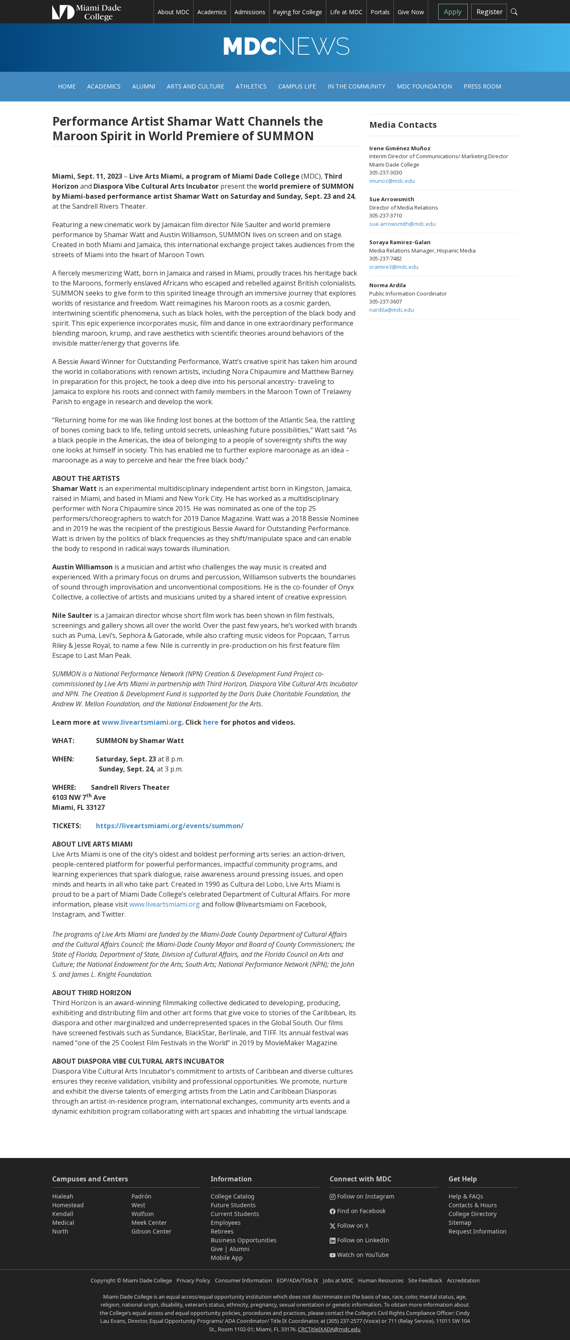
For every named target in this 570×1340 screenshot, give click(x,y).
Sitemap (460, 1222)
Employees (226, 1222)
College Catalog (233, 1196)
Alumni (143, 86)
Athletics (251, 86)
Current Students (235, 1214)
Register (490, 11)
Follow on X (352, 1225)
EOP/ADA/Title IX (297, 1280)
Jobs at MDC (338, 1280)
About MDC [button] (173, 12)
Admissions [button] (250, 12)
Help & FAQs (466, 1196)
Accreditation (463, 1280)
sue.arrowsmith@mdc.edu (402, 224)
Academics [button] (212, 12)
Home (67, 86)
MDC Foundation (424, 86)
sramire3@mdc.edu (394, 267)
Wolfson (142, 1214)
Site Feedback (425, 1280)
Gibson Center (151, 1231)
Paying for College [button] (297, 12)
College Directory (473, 1214)
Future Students (233, 1205)
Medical (63, 1222)
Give (217, 1249)
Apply (453, 11)
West (138, 1205)
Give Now (411, 12)
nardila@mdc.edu (391, 310)
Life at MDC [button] (346, 12)
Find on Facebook (361, 1211)
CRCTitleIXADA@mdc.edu (329, 1329)
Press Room (482, 86)
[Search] (514, 12)
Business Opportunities (244, 1240)
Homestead (68, 1205)
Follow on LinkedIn (363, 1240)
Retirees (222, 1231)
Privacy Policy (193, 1280)
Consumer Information (243, 1280)
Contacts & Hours (473, 1205)
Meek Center (149, 1222)
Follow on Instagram (365, 1196)
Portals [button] (380, 12)
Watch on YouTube (363, 1255)
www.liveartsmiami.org (164, 904)
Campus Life (297, 86)
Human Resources (381, 1280)
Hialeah (62, 1196)
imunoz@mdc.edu (392, 181)
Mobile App (227, 1258)
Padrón (141, 1196)
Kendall (62, 1214)
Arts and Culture (195, 86)
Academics (104, 86)
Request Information (478, 1231)
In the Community (356, 86)
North (60, 1231)
